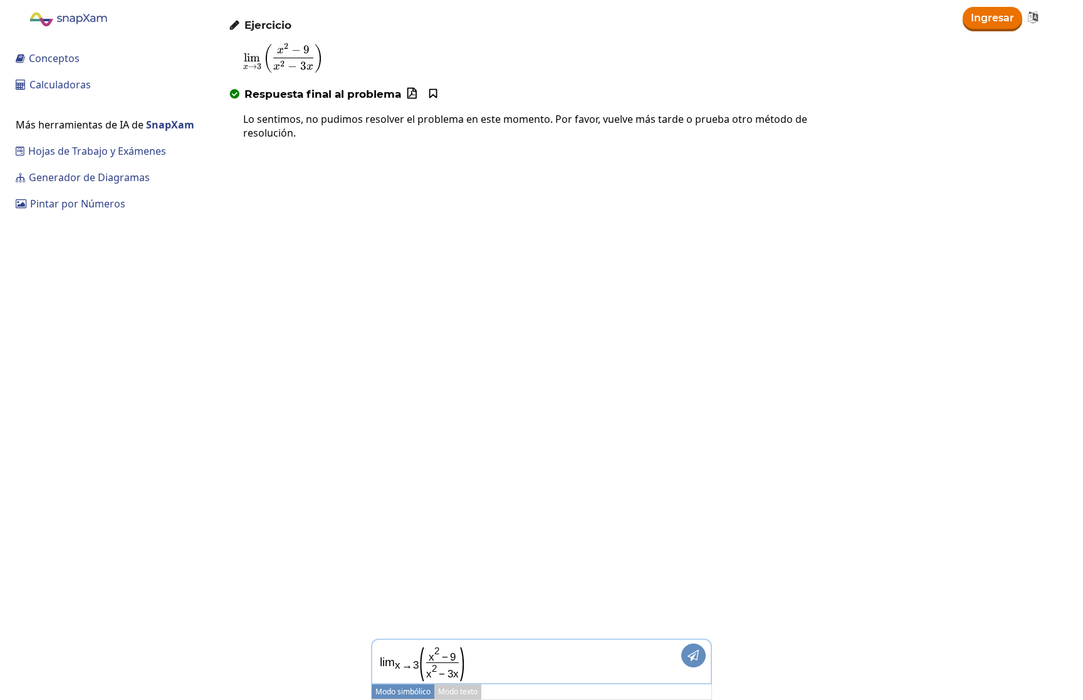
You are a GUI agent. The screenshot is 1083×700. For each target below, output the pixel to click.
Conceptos (48, 58)
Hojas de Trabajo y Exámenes (91, 151)
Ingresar (992, 18)
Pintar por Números (70, 204)
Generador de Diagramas (83, 177)
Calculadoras (53, 84)
